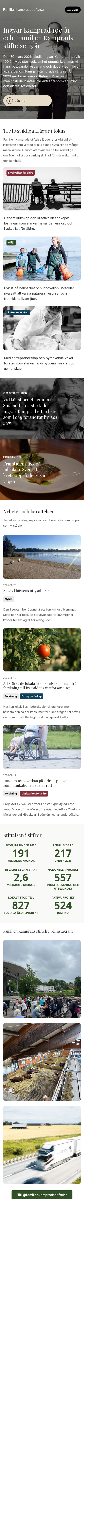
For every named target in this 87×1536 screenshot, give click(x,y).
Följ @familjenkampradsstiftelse (42, 1195)
